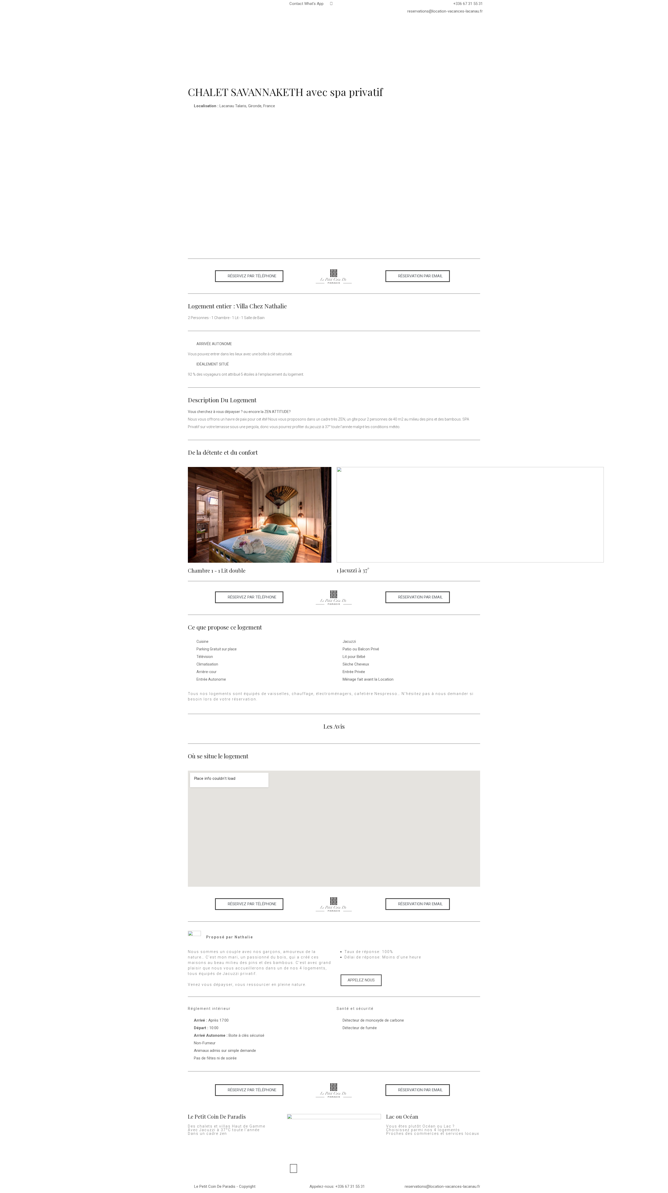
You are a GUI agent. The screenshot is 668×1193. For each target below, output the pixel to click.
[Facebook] (293, 1168)
